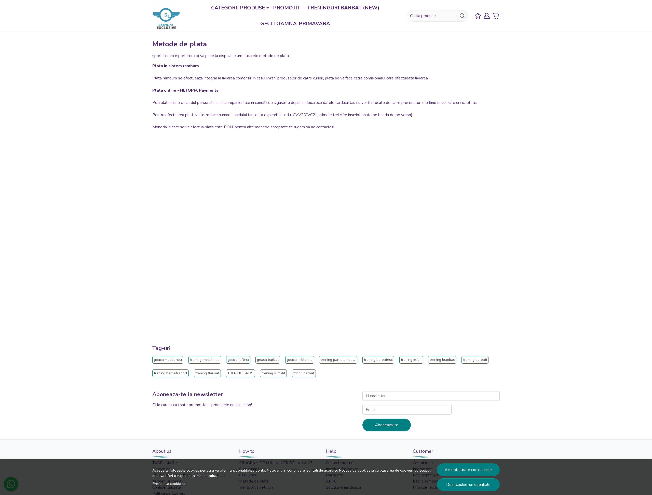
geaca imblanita (300, 359)
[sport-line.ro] (166, 15)
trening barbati (475, 359)
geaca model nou (168, 359)
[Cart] (496, 16)
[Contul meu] (487, 16)
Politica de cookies (354, 470)
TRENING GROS (240, 373)
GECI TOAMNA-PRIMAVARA (295, 23)
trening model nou (205, 359)
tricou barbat (303, 373)
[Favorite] (478, 16)
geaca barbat (268, 359)
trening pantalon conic (339, 359)
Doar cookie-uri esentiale (468, 484)
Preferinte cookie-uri (169, 483)
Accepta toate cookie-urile (468, 470)
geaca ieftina (238, 359)
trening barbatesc (378, 359)
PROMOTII (286, 7)
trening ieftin (411, 359)
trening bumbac (442, 359)
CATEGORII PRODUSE (238, 7)
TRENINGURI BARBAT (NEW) (343, 7)
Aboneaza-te (386, 425)
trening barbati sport (170, 373)
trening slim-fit (273, 373)
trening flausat (207, 373)
